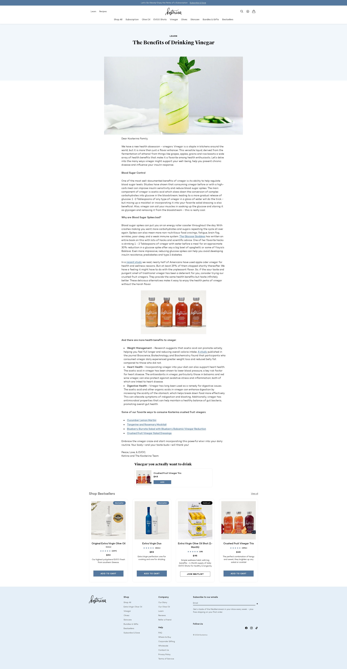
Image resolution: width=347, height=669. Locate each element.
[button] (242, 11)
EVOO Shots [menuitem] (160, 19)
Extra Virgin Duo (151, 543)
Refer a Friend (164, 620)
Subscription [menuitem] (132, 19)
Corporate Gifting (166, 641)
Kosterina (203, 635)
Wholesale (163, 646)
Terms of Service (166, 659)
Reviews (162, 615)
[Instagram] (251, 627)
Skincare (128, 620)
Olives (126, 615)
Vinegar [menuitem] (174, 19)
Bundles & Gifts (131, 624)
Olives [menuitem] (184, 19)
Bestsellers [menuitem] (227, 19)
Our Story (162, 602)
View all (254, 493)
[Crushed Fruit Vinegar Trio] (143, 477)
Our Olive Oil (164, 607)
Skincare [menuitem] (194, 19)
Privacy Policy (164, 654)
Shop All (118, 19)
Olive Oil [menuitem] (146, 19)
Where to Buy (164, 637)
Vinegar (127, 611)
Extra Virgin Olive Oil (133, 607)
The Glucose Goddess (192, 236)
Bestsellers (129, 628)
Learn (93, 11)
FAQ (160, 633)
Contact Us (163, 650)
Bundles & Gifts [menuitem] (211, 19)
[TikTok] (256, 627)
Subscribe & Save (198, 3)
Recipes (103, 11)
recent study (134, 262)
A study (202, 351)
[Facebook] (246, 627)
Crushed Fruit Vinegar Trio (167, 473)
